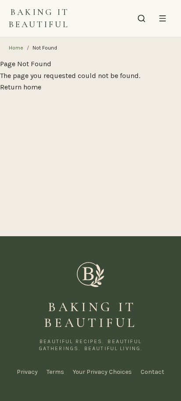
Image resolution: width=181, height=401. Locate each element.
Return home (20, 87)
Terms (55, 372)
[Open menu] (162, 18)
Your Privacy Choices (102, 372)
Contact (152, 372)
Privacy (27, 372)
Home (16, 48)
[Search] (141, 18)
